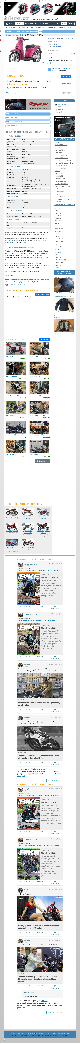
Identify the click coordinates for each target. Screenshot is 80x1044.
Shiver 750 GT (36, 376)
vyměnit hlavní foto (39, 62)
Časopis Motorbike (30, 564)
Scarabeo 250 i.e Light (38, 435)
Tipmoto (24, 242)
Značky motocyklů (23, 27)
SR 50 (9, 356)
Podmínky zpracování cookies (46, 1033)
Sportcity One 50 (60, 178)
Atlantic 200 (35, 356)
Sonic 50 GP (59, 173)
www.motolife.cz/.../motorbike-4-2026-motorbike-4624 (42, 845)
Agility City (58, 265)
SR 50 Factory (59, 191)
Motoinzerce (10, 242)
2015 (23, 31)
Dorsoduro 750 (12, 396)
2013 (27, 31)
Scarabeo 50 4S (60, 150)
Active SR (58, 255)
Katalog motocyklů (12, 35)
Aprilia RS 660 (12, 376)
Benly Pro (58, 213)
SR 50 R (57, 194)
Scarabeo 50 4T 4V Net (62, 155)
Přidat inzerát (44, 339)
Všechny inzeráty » (42, 461)
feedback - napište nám (17, 285)
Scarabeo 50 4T (60, 152)
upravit (73, 53)
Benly (56, 210)
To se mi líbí (25, 606)
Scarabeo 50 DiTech (61, 158)
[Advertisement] (28, 319)
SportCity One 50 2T (61, 181)
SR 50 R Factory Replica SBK (64, 199)
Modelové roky (11, 27)
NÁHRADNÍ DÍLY (11, 126)
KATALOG (19, 23)
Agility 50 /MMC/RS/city (62, 260)
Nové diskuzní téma (42, 294)
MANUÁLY (29, 23)
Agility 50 (58, 257)
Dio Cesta (58, 218)
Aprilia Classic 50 (28, 547)
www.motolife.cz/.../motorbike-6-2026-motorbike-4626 (41, 620)
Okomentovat (55, 608)
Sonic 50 (57, 171)
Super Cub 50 (59, 241)
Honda (58, 208)
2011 (36, 31)
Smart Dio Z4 (59, 239)
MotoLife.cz (45, 1)
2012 (32, 31)
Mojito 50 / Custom (61, 145)
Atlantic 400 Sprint (37, 415)
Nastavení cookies (64, 1033)
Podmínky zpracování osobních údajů (22, 1033)
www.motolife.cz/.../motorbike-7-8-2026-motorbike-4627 (41, 570)
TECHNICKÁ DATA (12, 114)
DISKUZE (56, 23)
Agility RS (58, 268)
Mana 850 (11, 435)
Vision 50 (58, 247)
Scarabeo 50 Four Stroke (63, 160)
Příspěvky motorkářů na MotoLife (35, 559)
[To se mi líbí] (56, 563)
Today (57, 244)
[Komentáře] (59, 563)
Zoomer (57, 249)
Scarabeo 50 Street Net (62, 168)
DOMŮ (11, 23)
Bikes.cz (7, 1)
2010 (21, 35)
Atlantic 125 (35, 454)
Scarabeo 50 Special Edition (64, 163)
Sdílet (41, 606)
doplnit (51, 63)
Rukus (57, 236)
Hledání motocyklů (65, 27)
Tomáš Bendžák (28, 992)
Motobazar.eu (19, 1)
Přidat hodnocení (66, 83)
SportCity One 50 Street (63, 186)
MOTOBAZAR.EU (64, 273)
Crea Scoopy (59, 215)
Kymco (58, 252)
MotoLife (27, 665)
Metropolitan (59, 226)
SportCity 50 (59, 176)
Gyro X (57, 223)
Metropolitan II (59, 228)
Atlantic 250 (35, 396)
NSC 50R (58, 231)
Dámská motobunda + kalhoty (62, 296)
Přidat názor (66, 76)
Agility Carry (59, 262)
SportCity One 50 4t (61, 184)
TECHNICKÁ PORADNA (14, 122)
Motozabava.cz (32, 1)
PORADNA (47, 23)
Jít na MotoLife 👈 (54, 781)
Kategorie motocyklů (38, 27)
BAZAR (38, 23)
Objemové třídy (52, 27)
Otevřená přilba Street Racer (62, 277)
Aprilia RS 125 (12, 516)
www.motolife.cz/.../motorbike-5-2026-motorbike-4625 (41, 795)
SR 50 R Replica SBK (61, 202)
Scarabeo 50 (59, 147)
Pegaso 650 (11, 415)
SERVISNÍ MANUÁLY (13, 118)
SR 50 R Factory (60, 197)
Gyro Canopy (59, 221)
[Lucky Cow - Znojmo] (39, 348)
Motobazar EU (42, 240)
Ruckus (57, 234)
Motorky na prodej (15, 339)
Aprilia (58, 142)
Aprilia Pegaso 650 (12, 531)
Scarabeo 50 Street (61, 165)
